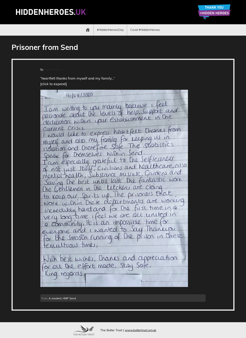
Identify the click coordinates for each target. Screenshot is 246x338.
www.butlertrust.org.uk (140, 330)
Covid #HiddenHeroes (145, 30)
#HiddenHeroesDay (110, 30)
